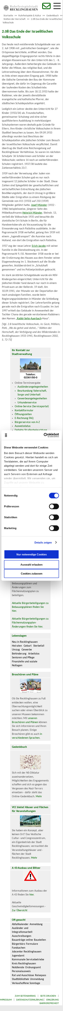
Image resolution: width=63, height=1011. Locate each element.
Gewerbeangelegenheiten (32, 398)
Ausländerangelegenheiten (33, 386)
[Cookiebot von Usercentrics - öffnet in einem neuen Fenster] (44, 435)
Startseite (8, 15)
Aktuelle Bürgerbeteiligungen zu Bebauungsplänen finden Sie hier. (30, 607)
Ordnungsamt (33, 967)
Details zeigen (43, 542)
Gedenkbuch (52, 15)
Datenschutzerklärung (29, 1000)
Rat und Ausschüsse (23, 975)
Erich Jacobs (39, 246)
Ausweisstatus (22, 426)
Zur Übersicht (19, 910)
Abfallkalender (20, 924)
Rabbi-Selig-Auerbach (29, 318)
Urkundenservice (27, 402)
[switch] (54, 506)
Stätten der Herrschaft (15, 19)
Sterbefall (38, 645)
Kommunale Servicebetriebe (28, 959)
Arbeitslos (33, 653)
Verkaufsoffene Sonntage (26, 983)
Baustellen (40, 940)
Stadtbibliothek (20, 979)
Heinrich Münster (32, 212)
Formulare (32, 944)
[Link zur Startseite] (21, 9)
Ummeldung (37, 979)
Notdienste (18, 967)
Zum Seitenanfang (25, 996)
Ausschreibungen (21, 936)
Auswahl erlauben (31, 564)
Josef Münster (39, 205)
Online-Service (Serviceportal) (32, 406)
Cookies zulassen (31, 573)
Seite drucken (48, 996)
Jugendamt (18, 955)
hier (31, 894)
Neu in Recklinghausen (25, 642)
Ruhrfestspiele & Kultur (29, 15)
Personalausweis (21, 971)
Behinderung (19, 653)
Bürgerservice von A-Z (27, 422)
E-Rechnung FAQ (24, 418)
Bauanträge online (22, 940)
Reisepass (40, 975)
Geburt (27, 645)
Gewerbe (27, 649)
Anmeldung (36, 924)
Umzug (16, 649)
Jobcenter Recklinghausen (26, 951)
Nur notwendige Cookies (31, 554)
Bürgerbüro (18, 944)
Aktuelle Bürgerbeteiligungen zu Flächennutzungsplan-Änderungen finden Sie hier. (30, 622)
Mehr (39, 796)
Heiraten (17, 645)
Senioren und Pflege (23, 657)
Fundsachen (18, 947)
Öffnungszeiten (23, 414)
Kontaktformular (24, 410)
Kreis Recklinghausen (24, 963)
